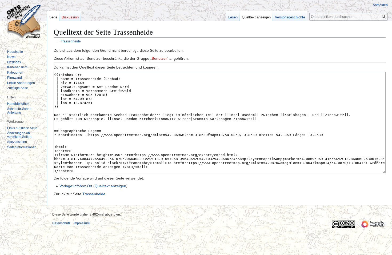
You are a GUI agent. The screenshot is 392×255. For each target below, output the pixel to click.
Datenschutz (61, 223)
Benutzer (159, 58)
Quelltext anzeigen (110, 186)
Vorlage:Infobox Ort (75, 186)
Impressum (82, 223)
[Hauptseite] (23, 21)
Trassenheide (71, 41)
